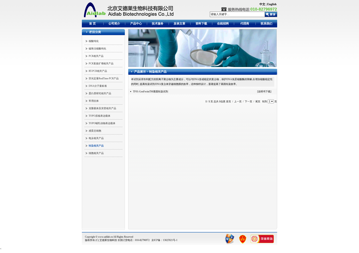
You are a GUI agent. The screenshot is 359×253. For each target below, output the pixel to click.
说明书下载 (264, 91)
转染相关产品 (158, 71)
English (272, 4)
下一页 (248, 101)
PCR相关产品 (96, 56)
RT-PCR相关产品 (98, 71)
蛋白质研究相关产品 (100, 93)
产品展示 (140, 71)
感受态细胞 (95, 130)
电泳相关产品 (96, 138)
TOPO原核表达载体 (99, 115)
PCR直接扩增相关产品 (101, 63)
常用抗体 (94, 100)
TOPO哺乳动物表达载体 (102, 123)
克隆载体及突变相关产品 (102, 108)
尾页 (257, 101)
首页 (228, 101)
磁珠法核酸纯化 (97, 48)
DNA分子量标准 (98, 85)
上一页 (238, 101)
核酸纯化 (94, 41)
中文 (262, 4)
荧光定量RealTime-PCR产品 (104, 78)
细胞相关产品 (96, 153)
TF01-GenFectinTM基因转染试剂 (150, 91)
